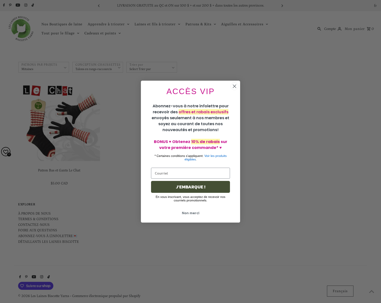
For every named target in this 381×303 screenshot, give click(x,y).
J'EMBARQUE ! (190, 187)
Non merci (190, 213)
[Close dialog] (234, 86)
